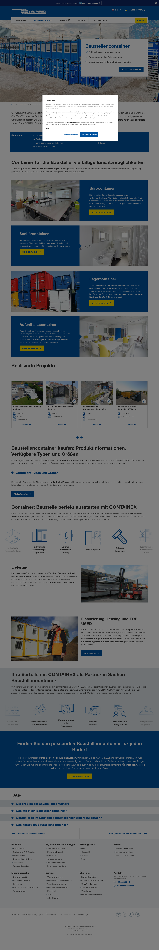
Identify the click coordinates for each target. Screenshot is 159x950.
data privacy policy (72, 122)
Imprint (48, 128)
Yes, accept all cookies (89, 134)
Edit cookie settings (71, 134)
